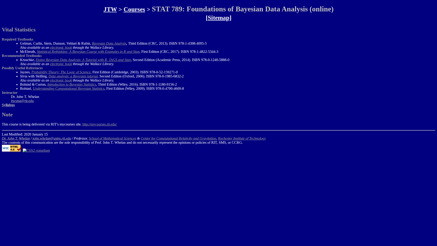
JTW (110, 9)
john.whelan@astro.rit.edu (52, 138)
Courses (134, 9)
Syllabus (8, 105)
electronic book (61, 47)
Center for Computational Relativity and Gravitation (178, 138)
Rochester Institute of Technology (242, 138)
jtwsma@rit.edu (22, 101)
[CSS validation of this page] (36, 150)
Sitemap (218, 17)
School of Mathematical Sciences (112, 138)
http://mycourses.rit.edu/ (99, 124)
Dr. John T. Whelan (16, 138)
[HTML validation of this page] (12, 150)
